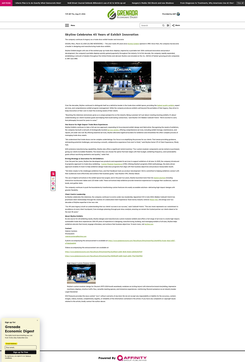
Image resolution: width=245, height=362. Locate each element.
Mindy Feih (154, 200)
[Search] (163, 25)
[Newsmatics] (53, 188)
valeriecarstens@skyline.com (75, 236)
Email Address (11, 344)
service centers (113, 130)
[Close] (37, 320)
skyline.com (149, 224)
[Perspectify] (53, 178)
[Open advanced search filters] (168, 25)
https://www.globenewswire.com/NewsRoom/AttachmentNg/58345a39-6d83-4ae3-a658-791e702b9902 (104, 256)
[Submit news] (53, 173)
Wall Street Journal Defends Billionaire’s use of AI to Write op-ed (96, 3)
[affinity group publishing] (53, 183)
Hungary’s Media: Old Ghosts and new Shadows (153, 3)
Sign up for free (20, 352)
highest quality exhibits (165, 105)
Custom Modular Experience (111, 164)
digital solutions (159, 178)
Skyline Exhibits (133, 44)
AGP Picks (6, 3)
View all (240, 3)
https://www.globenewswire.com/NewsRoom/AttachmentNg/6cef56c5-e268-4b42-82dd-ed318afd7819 (103, 252)
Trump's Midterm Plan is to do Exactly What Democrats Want (34, 3)
